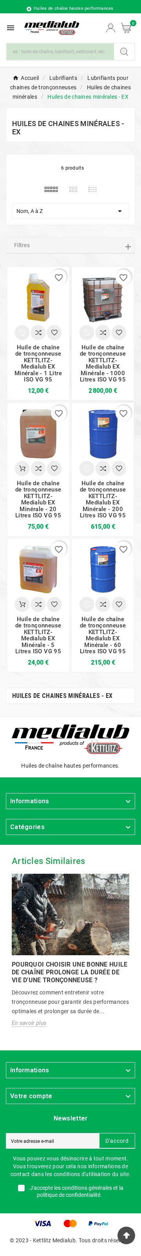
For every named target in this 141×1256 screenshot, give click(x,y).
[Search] (124, 51)
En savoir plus (29, 1023)
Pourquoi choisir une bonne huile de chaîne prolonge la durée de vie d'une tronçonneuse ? (70, 972)
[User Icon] (110, 28)
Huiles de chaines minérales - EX (62, 695)
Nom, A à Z (70, 211)
